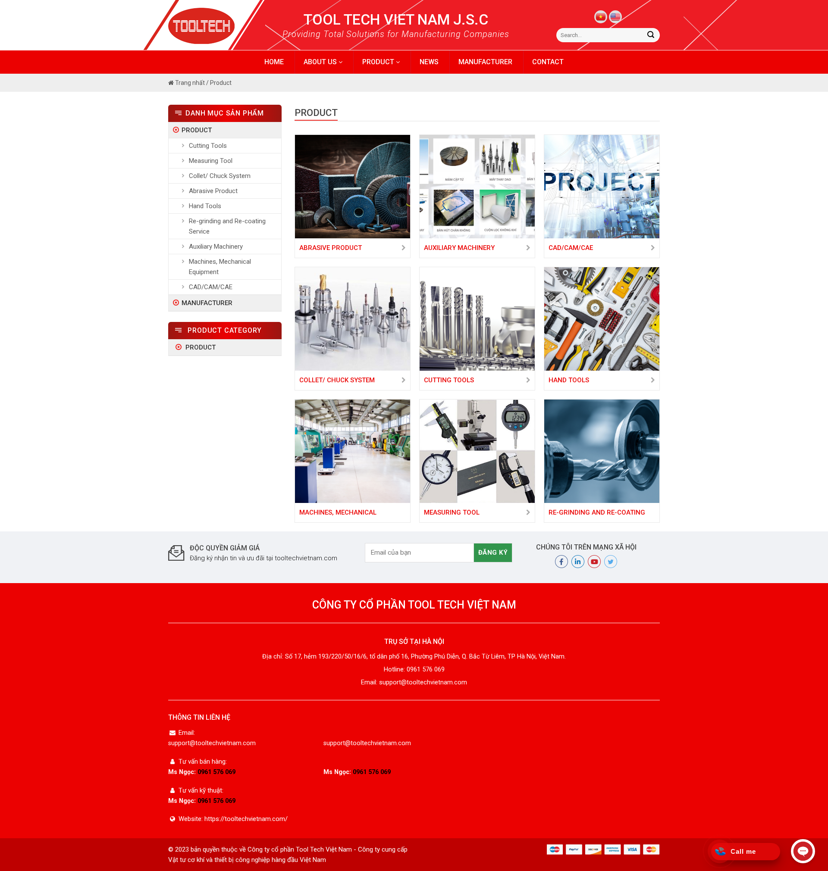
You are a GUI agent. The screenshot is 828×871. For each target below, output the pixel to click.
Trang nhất (189, 82)
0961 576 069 (216, 772)
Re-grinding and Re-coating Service (227, 226)
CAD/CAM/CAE (210, 287)
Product (379, 62)
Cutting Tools (208, 146)
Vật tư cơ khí (186, 860)
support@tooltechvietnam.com (212, 743)
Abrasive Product (213, 191)
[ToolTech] (216, 25)
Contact (548, 62)
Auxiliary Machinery (216, 246)
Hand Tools (205, 206)
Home (274, 62)
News (429, 62)
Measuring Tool (210, 161)
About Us (321, 62)
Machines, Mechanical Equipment (220, 267)
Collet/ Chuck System (220, 176)
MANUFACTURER (485, 62)
